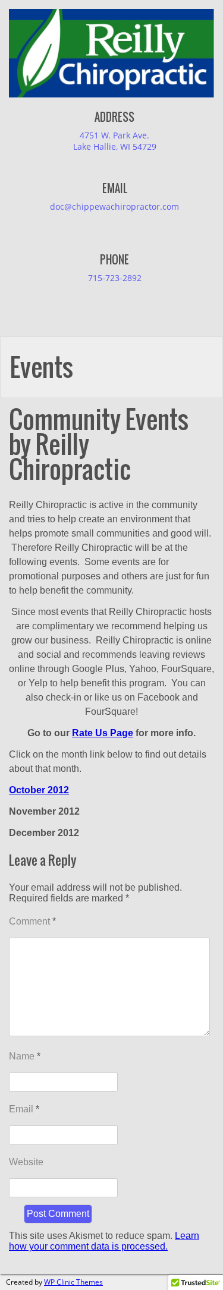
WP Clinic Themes (73, 1282)
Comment (32, 921)
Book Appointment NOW (62, 22)
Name (24, 1056)
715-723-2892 (115, 277)
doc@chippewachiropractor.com (114, 206)
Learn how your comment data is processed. (104, 1241)
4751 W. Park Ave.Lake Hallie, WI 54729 (114, 141)
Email (24, 1109)
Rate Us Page (102, 733)
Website (26, 1162)
